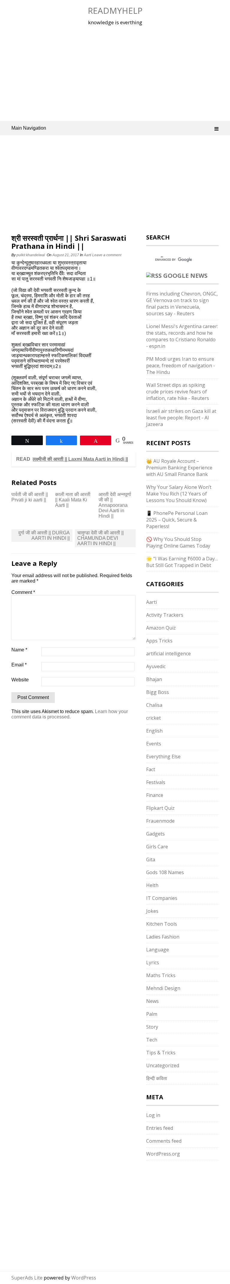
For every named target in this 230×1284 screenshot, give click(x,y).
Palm (151, 1014)
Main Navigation (28, 128)
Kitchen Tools (161, 924)
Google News (185, 276)
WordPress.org (163, 1153)
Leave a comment (107, 255)
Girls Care (157, 846)
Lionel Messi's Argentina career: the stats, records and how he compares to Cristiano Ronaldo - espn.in (182, 336)
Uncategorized (162, 1065)
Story (152, 1027)
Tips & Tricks (160, 1052)
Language (157, 949)
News (152, 1001)
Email (19, 664)
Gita (150, 859)
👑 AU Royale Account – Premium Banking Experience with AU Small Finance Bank (179, 467)
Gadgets (155, 833)
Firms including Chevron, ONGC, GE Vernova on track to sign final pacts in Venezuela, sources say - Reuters (182, 303)
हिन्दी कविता (156, 1078)
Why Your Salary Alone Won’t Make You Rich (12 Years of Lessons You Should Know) (178, 494)
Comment (23, 592)
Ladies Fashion (162, 936)
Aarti (87, 255)
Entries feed (159, 1128)
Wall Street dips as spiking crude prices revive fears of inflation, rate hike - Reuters (177, 391)
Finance (154, 795)
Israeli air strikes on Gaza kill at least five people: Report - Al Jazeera (181, 418)
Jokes (152, 911)
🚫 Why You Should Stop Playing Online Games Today (178, 542)
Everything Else (163, 756)
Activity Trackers (164, 615)
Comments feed (163, 1141)
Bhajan (154, 679)
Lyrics (152, 962)
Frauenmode (160, 821)
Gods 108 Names (165, 872)
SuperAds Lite (27, 1277)
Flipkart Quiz (160, 808)
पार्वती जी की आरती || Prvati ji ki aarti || (29, 497)
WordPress (83, 1277)
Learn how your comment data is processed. (69, 714)
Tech (151, 1039)
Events (153, 743)
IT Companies (161, 898)
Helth (152, 885)
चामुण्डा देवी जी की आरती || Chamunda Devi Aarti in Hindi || (100, 538)
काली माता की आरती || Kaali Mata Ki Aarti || (72, 500)
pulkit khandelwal (30, 255)
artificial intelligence (168, 653)
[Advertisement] (115, 73)
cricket (153, 718)
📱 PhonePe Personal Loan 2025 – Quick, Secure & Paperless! (177, 520)
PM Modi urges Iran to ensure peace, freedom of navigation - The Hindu (180, 365)
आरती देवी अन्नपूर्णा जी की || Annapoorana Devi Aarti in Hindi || (115, 505)
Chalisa (154, 705)
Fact (150, 769)
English (154, 730)
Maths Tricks (160, 975)
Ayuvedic (156, 666)
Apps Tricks (159, 640)
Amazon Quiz (161, 627)
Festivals (155, 782)
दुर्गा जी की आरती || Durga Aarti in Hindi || (44, 535)
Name (19, 649)
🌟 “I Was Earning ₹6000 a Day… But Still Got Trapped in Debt (182, 562)
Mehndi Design (163, 988)
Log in (153, 1115)
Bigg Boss (157, 692)
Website (20, 679)
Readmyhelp (115, 10)
